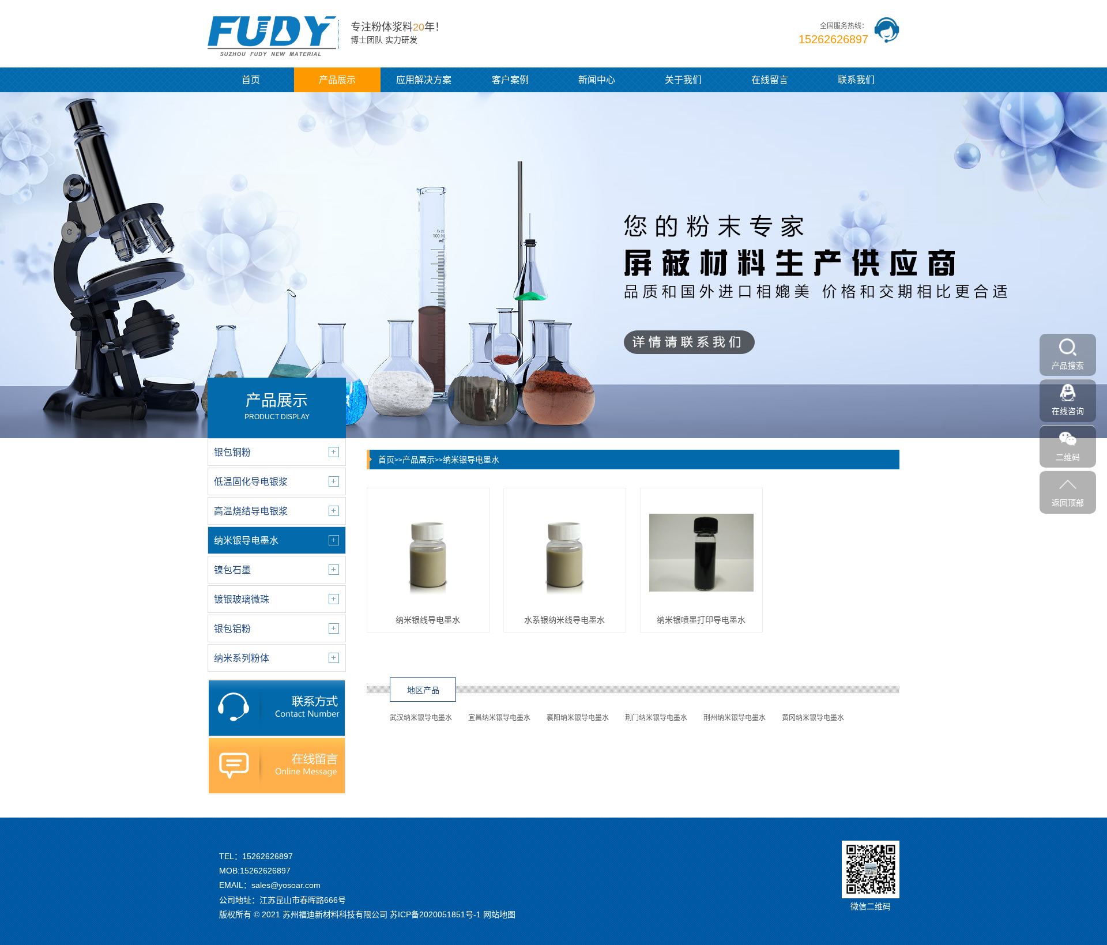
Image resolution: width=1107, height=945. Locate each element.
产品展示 (337, 80)
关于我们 (683, 80)
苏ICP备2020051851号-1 (435, 914)
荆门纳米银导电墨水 (656, 718)
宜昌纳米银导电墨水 (499, 718)
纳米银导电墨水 (471, 459)
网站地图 (499, 914)
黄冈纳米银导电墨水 (813, 718)
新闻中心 (596, 80)
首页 (251, 80)
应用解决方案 (423, 80)
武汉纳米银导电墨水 (421, 718)
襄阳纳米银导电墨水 (578, 718)
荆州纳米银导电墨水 (734, 718)
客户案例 (510, 80)
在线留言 (769, 80)
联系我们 (856, 80)
